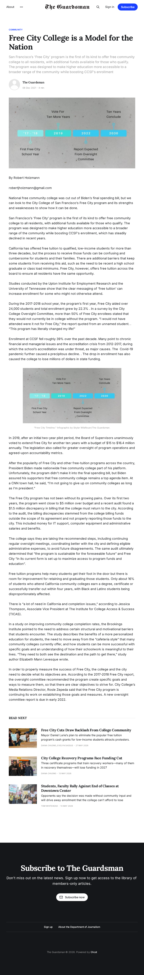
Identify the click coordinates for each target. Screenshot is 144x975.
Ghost (94, 952)
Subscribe (128, 7)
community (16, 29)
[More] (21, 7)
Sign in (109, 7)
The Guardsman (33, 82)
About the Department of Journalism (79, 926)
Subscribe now (75, 897)
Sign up (48, 926)
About (10, 7)
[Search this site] (98, 7)
